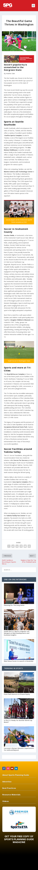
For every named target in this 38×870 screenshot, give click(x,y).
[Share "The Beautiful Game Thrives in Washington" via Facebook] (9, 546)
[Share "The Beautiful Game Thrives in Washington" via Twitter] (13, 546)
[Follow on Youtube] (12, 768)
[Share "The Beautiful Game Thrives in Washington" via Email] (25, 546)
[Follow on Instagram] (8, 768)
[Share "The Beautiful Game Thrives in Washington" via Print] (29, 546)
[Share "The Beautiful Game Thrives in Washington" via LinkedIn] (17, 546)
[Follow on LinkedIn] (16, 768)
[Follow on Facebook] (4, 768)
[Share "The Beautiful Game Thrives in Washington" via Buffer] (21, 546)
